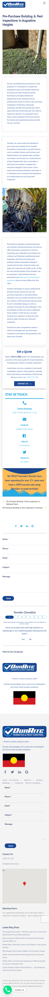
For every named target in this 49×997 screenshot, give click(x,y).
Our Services (14, 780)
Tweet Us (24, 457)
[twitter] (21, 526)
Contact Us (23, 383)
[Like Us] (24, 436)
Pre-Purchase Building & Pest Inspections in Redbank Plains (23, 502)
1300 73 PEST (17, 412)
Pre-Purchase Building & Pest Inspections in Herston (23, 508)
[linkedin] (27, 526)
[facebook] (16, 526)
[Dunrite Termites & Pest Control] (14, 6)
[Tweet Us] (24, 452)
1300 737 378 (31, 377)
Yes (23, 639)
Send (8, 598)
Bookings (6, 783)
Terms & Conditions (32, 783)
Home (5, 780)
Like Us (24, 441)
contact (35, 915)
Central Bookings (24, 408)
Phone (6, 548)
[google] (32, 526)
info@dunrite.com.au (24, 429)
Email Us (24, 425)
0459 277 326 (31, 412)
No (30, 639)
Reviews (39, 780)
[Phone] (7, 990)
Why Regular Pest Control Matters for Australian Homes (24, 951)
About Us (27, 780)
